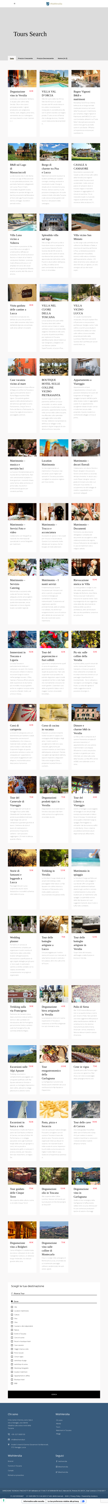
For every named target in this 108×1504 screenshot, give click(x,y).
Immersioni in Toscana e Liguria (18, 656)
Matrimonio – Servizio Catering (17, 584)
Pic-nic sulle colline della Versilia (80, 656)
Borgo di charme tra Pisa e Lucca (50, 168)
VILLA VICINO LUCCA (78, 309)
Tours (58, 1427)
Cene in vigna (81, 1066)
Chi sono (59, 1420)
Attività (58, 1423)
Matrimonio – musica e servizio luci (17, 464)
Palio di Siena (81, 1006)
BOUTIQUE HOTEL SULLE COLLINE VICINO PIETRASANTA (51, 387)
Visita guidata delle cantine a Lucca (18, 309)
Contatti (11, 1470)
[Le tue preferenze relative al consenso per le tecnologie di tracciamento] (4, 1500)
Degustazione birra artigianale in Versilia (50, 1010)
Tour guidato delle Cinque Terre (17, 1192)
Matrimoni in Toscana (63, 1430)
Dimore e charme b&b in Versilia (82, 729)
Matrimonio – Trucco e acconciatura (49, 528)
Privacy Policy (75, 1496)
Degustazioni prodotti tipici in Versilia (51, 801)
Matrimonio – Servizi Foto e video (18, 528)
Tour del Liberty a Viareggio (79, 801)
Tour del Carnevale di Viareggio (17, 801)
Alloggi (58, 1434)
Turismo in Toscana (15, 1466)
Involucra (94, 1496)
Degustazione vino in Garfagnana (81, 1192)
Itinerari (10, 1461)
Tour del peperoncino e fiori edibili (49, 656)
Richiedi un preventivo (16, 1475)
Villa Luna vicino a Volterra (16, 239)
